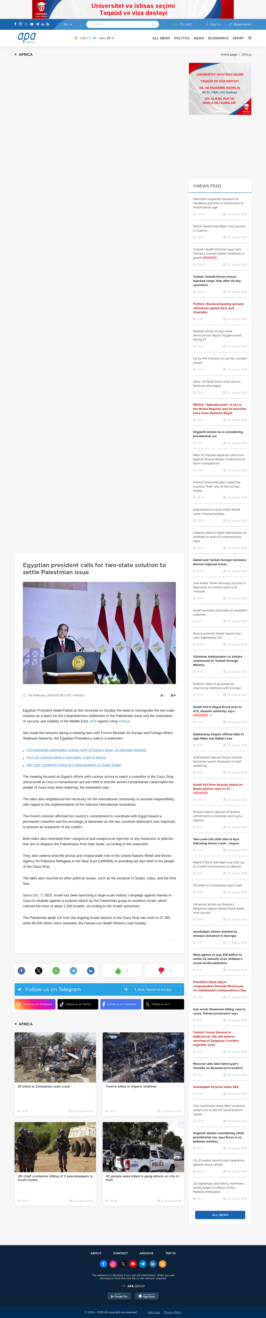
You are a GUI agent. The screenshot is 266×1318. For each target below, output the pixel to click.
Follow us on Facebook (122, 1004)
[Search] (153, 25)
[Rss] (47, 24)
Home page (229, 54)
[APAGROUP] (133, 1286)
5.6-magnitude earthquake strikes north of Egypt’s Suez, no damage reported (86, 750)
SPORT (238, 38)
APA (93, 721)
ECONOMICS (218, 38)
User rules (154, 1312)
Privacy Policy (173, 1312)
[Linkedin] (43, 24)
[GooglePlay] (119, 1296)
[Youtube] (31, 24)
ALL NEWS (161, 38)
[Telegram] (37, 24)
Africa (246, 55)
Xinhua (124, 721)
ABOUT (95, 1253)
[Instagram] (20, 24)
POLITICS (182, 38)
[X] (26, 24)
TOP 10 (170, 1253)
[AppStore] (147, 1296)
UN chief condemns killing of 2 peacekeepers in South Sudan (74, 765)
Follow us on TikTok (78, 1004)
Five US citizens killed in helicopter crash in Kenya (66, 757)
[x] (123, 1264)
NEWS (199, 38)
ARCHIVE (146, 1253)
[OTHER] (247, 38)
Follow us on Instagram (37, 1004)
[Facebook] (15, 24)
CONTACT (120, 1253)
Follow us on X (161, 1004)
